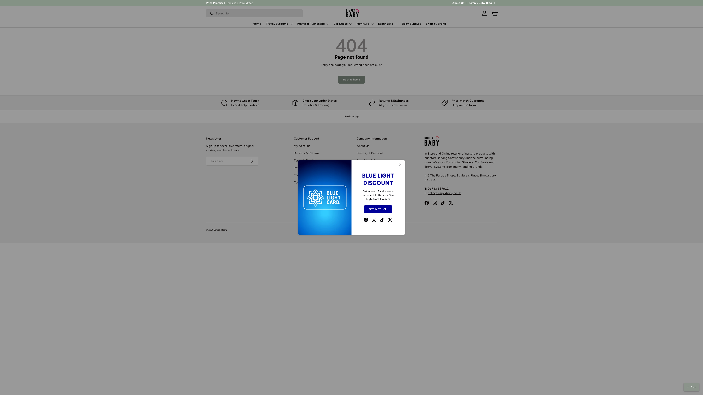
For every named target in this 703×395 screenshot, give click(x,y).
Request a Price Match (239, 3)
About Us (458, 3)
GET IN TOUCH (378, 209)
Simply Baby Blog (480, 3)
